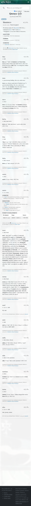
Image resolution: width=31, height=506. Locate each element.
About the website (8, 494)
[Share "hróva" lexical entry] (24, 119)
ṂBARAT (6, 202)
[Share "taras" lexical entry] (24, 78)
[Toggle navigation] (28, 2)
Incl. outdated (18, 11)
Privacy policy (7, 498)
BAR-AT (6, 207)
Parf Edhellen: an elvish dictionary (6, 2)
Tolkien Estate (19, 503)
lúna (10, 29)
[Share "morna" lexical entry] (24, 277)
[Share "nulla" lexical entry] (24, 338)
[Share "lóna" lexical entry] (24, 137)
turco (19, 29)
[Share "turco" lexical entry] (24, 99)
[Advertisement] (15, 434)
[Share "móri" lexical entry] (24, 320)
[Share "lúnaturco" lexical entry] (23, 22)
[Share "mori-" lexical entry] (24, 230)
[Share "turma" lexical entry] (24, 389)
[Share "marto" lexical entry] (24, 174)
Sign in (5, 492)
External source (10, 48)
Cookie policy (7, 496)
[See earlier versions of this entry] (25, 22)
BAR (7, 210)
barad (6, 197)
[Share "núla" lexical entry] (24, 355)
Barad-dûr (16, 28)
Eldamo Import (15, 49)
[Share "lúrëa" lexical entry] (24, 158)
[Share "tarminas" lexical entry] (24, 371)
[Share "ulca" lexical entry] (24, 407)
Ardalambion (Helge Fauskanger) (12, 72)
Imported (26, 314)
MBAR (7, 204)
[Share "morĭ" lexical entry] (24, 305)
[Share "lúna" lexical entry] (24, 57)
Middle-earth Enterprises (21, 501)
